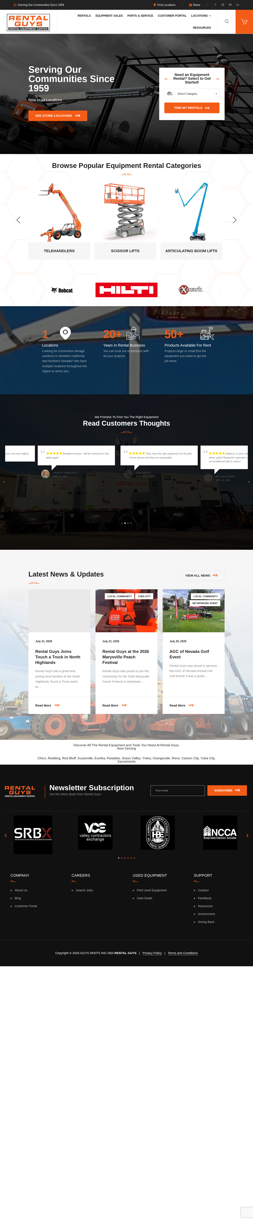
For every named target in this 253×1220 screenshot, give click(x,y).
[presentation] (18, 219)
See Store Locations (61, 114)
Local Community (120, 596)
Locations (199, 15)
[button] (34, 290)
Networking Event (205, 603)
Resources (202, 27)
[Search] (226, 21)
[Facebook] (215, 5)
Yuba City (144, 596)
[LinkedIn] (237, 5)
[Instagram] (222, 5)
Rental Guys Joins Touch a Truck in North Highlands (57, 657)
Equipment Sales (109, 15)
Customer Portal (172, 15)
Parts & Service (140, 15)
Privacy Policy (152, 953)
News (196, 5)
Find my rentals (188, 108)
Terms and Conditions (183, 953)
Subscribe (223, 790)
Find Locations (166, 5)
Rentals (84, 15)
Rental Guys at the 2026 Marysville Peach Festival (125, 657)
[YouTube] (230, 5)
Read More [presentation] (62, 702)
